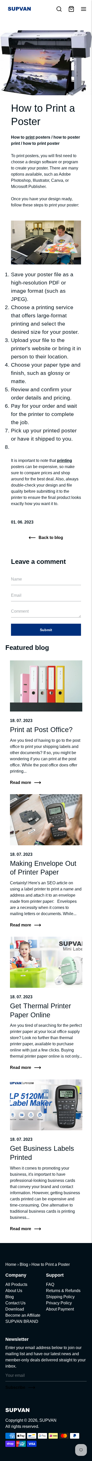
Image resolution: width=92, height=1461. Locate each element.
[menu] (83, 9)
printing (64, 460)
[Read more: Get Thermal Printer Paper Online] (46, 962)
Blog (24, 1264)
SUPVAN (47, 1420)
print (30, 137)
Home (10, 1264)
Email (17, 572)
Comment (21, 604)
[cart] (71, 9)
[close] (59, 9)
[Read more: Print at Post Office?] (46, 685)
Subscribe (15, 1387)
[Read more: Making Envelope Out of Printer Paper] (46, 819)
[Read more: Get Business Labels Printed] (46, 1105)
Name (18, 572)
